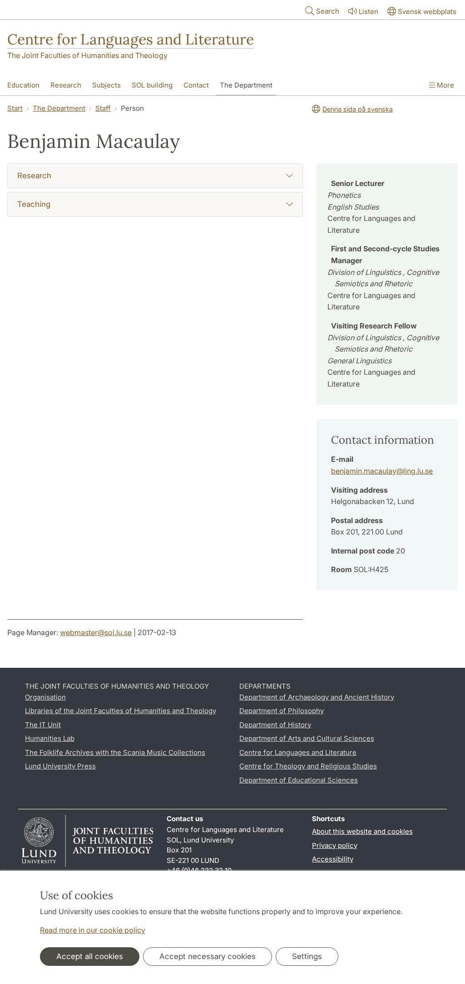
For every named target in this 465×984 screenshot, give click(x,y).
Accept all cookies (89, 956)
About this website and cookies (362, 831)
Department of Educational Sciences (298, 780)
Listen (368, 11)
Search (327, 11)
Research (65, 85)
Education (23, 85)
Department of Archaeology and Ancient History (316, 697)
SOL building (152, 85)
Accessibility (332, 859)
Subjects (106, 85)
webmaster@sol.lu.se (96, 632)
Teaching (33, 204)
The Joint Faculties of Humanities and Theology (87, 55)
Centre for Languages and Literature (130, 39)
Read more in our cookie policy (92, 930)
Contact (196, 85)
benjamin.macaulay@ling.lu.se (382, 470)
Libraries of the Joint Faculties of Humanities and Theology (120, 710)
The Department (246, 85)
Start (15, 108)
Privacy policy (334, 845)
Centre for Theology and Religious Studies (308, 766)
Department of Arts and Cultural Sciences (306, 738)
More (444, 85)
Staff (103, 108)
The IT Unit (43, 724)
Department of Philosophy (281, 710)
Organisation (45, 697)
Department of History (275, 724)
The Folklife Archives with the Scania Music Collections (115, 752)
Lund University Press (60, 766)
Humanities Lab (49, 738)
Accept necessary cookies (207, 956)
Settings (307, 956)
